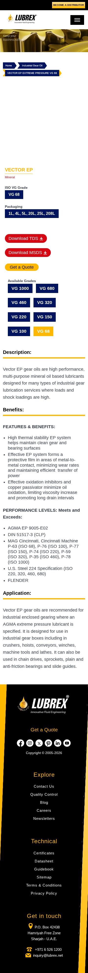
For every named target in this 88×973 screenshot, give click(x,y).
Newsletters (44, 818)
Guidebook (44, 869)
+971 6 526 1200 (48, 949)
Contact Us (44, 786)
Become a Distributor (68, 5)
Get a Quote (44, 729)
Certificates (44, 853)
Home (8, 65)
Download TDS (24, 238)
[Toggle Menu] (77, 20)
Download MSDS (26, 252)
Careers (44, 810)
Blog (44, 802)
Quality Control (44, 794)
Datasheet (44, 861)
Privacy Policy (44, 893)
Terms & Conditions (44, 885)
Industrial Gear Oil (32, 65)
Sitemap (44, 877)
